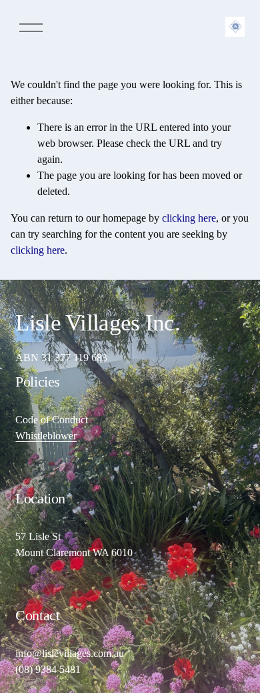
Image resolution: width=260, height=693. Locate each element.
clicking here (189, 218)
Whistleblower (46, 435)
